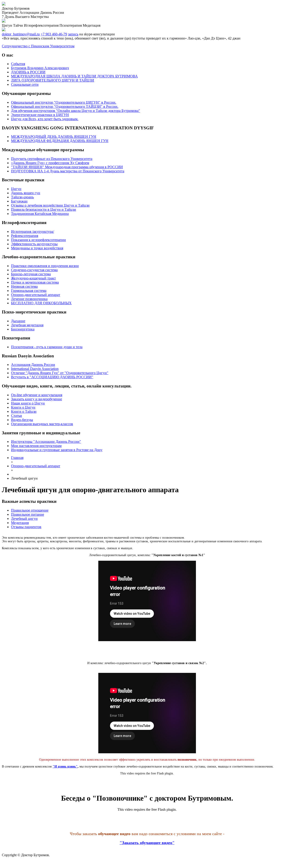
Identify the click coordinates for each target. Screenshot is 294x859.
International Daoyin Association (35, 369)
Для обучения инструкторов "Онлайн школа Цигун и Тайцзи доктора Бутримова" (75, 111)
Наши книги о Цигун (28, 403)
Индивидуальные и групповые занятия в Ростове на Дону (56, 450)
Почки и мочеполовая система (35, 282)
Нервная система (24, 286)
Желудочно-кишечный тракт (33, 278)
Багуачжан (19, 201)
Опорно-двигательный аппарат (35, 295)
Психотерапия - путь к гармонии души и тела (46, 347)
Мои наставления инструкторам (36, 446)
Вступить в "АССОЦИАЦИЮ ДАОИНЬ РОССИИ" (52, 377)
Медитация (20, 523)
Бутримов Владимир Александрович (40, 68)
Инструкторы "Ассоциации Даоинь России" (46, 442)
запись (73, 34)
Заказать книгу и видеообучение (36, 399)
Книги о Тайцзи (24, 411)
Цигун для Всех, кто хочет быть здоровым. (44, 119)
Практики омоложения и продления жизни (45, 266)
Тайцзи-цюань (22, 197)
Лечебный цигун (24, 519)
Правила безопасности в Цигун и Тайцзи (43, 209)
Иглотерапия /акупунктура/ (32, 231)
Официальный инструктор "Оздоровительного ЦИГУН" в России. (63, 102)
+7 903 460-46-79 (54, 34)
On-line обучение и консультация (36, 395)
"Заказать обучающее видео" (147, 842)
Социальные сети (25, 84)
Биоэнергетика (22, 329)
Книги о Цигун (23, 407)
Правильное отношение (29, 510)
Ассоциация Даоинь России (33, 365)
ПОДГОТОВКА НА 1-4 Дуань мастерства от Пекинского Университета (67, 171)
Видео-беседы (22, 420)
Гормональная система (28, 291)
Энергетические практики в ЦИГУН (40, 115)
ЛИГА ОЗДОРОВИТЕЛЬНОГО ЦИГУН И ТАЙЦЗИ (52, 80)
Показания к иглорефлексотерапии (38, 240)
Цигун (16, 189)
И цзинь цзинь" (66, 766)
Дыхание (18, 321)
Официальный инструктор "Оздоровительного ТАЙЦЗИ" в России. (64, 106)
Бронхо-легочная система (31, 274)
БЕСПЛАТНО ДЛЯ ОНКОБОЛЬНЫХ (41, 303)
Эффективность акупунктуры (34, 244)
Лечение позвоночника (29, 299)
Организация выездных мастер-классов (42, 424)
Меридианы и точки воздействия (37, 248)
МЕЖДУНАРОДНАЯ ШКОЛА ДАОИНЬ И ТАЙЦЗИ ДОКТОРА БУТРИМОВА (74, 76)
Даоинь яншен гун (25, 193)
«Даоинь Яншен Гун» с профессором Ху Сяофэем (50, 163)
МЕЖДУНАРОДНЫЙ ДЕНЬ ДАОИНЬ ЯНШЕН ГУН (53, 137)
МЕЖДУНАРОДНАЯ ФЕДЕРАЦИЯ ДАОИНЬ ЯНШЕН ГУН (59, 141)
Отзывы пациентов (26, 527)
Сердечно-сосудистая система (34, 270)
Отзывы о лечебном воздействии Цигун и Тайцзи (50, 205)
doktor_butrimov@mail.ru (21, 34)
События (18, 64)
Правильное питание (27, 514)
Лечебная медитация (27, 325)
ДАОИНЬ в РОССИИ (28, 72)
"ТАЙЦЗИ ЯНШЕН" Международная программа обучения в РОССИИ (67, 167)
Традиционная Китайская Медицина (40, 214)
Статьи (16, 416)
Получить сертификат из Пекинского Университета (51, 159)
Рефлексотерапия (24, 236)
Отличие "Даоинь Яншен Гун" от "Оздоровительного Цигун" (59, 373)
